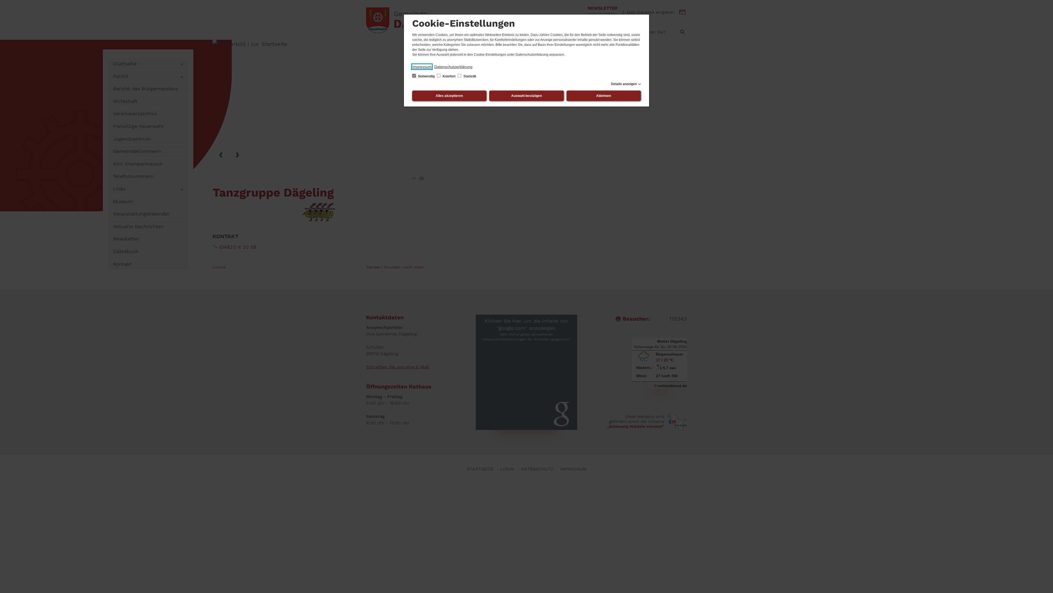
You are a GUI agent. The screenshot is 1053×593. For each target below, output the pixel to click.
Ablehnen (603, 96)
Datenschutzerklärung (453, 67)
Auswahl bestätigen (526, 96)
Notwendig (426, 76)
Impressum (422, 67)
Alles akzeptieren (449, 96)
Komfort (449, 76)
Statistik (469, 76)
